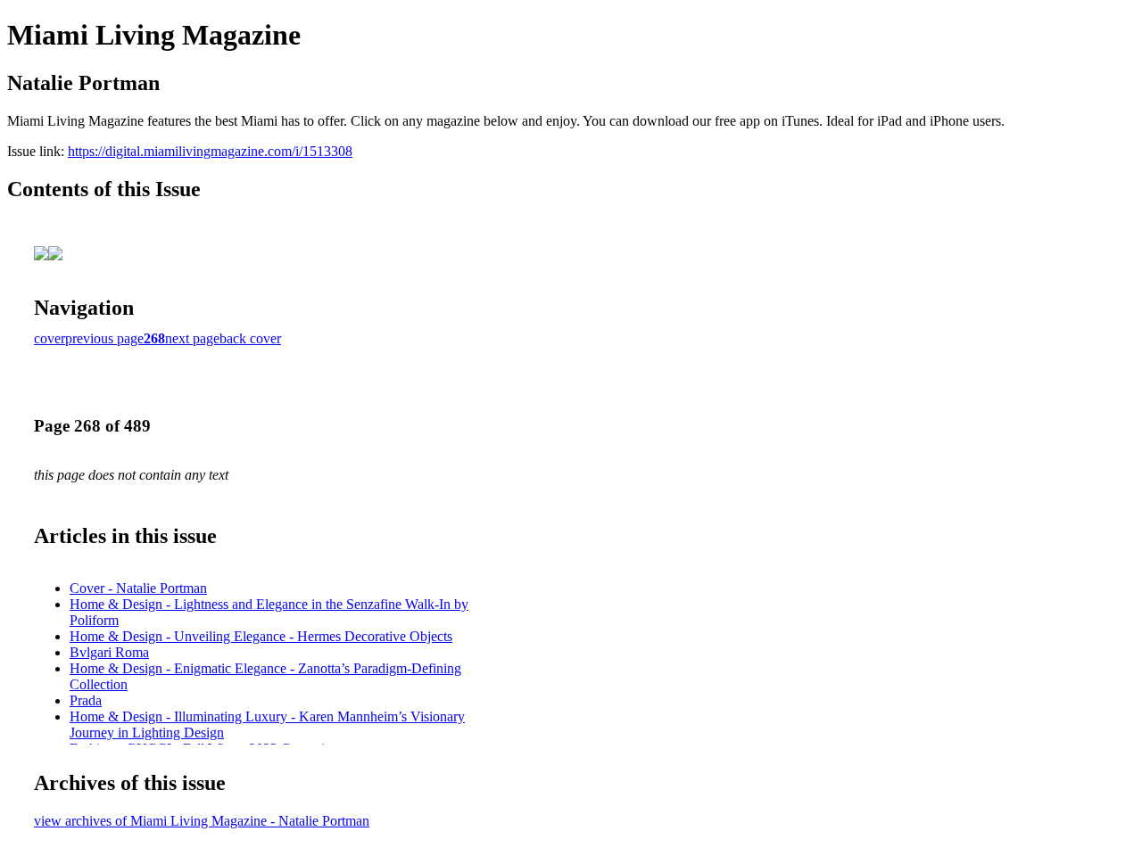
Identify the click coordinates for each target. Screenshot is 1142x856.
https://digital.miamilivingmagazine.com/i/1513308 (210, 151)
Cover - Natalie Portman (138, 588)
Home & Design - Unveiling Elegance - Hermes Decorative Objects (261, 636)
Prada (86, 700)
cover (49, 338)
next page (192, 338)
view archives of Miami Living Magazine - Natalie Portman (201, 820)
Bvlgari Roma (109, 652)
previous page (104, 338)
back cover (250, 338)
